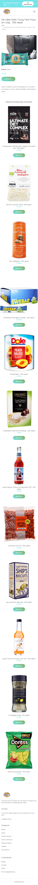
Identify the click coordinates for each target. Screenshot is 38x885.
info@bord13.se (6, 819)
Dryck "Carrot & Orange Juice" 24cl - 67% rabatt (19, 659)
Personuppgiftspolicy (8, 872)
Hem (2, 25)
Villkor (3, 868)
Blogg (3, 862)
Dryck (3, 833)
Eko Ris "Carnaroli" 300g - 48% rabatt (19, 205)
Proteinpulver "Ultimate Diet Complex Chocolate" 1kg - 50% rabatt (19, 147)
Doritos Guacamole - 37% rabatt (19, 772)
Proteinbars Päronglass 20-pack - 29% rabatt (19, 318)
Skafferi (3, 846)
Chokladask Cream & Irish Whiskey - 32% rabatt (19, 431)
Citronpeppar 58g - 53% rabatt (19, 715)
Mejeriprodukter (6, 843)
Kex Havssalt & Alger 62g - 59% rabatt (19, 602)
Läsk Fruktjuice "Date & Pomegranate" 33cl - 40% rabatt (19, 488)
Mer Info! (8, 79)
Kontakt (3, 865)
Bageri (3, 829)
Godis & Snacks (6, 836)
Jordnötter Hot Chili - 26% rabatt (19, 546)
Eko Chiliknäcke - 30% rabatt (19, 261)
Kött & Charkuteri (6, 839)
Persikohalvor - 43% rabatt (19, 374)
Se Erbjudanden (28, 3)
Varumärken (5, 850)
